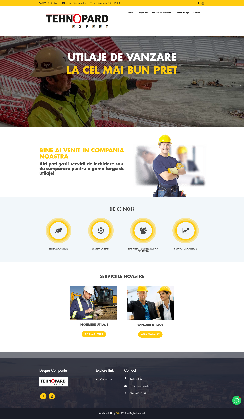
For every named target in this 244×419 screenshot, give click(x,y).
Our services (106, 379)
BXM (118, 413)
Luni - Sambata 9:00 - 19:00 (106, 3)
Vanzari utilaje (182, 12)
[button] (3, 85)
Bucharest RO (136, 378)
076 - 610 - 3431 (50, 3)
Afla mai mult (94, 334)
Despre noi (143, 12)
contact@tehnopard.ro (75, 3)
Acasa (130, 12)
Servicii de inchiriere (161, 12)
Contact (196, 12)
